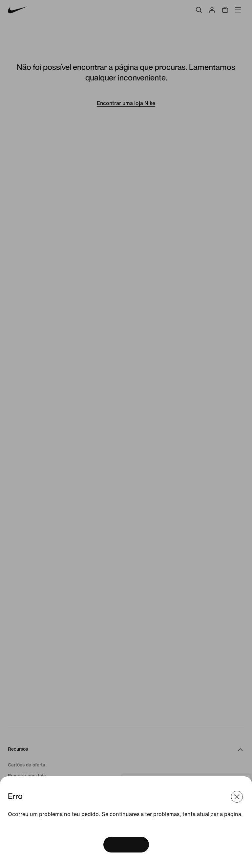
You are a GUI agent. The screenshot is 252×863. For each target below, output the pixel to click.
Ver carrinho (126, 844)
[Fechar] (237, 797)
